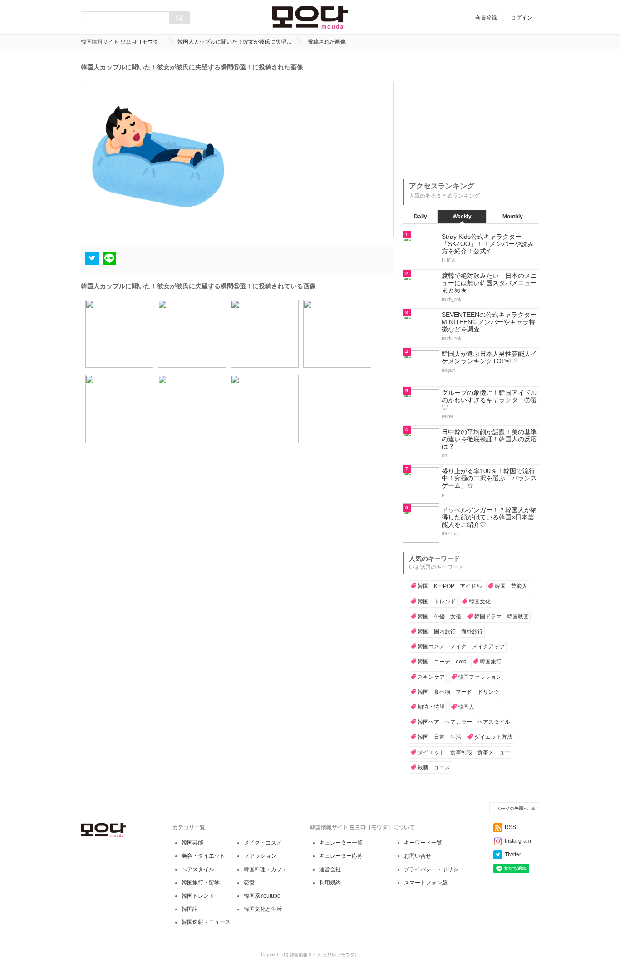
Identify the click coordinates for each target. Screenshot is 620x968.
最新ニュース (434, 767)
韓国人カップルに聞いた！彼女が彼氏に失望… (234, 42)
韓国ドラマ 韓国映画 (501, 616)
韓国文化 (480, 601)
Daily (420, 216)
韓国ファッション (480, 677)
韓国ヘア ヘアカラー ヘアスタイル (464, 722)
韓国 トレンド (437, 601)
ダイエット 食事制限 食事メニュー (464, 752)
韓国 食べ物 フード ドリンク (458, 692)
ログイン (521, 18)
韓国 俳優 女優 (439, 616)
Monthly (512, 216)
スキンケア (431, 677)
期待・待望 (431, 707)
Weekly (462, 216)
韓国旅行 (491, 661)
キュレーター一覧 (341, 843)
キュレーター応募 (341, 856)
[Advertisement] (471, 115)
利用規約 (330, 882)
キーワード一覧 (423, 843)
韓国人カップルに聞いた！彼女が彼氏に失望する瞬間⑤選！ (166, 67)
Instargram (518, 841)
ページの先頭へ (512, 808)
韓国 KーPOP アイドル (450, 586)
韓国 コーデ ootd (442, 661)
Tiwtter (513, 854)
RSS (510, 827)
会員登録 (486, 18)
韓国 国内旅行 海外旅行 (450, 631)
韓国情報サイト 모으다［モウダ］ (122, 42)
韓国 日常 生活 (439, 737)
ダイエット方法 (493, 737)
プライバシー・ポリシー (434, 869)
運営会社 (330, 869)
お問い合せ (417, 856)
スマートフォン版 (426, 882)
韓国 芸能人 (511, 586)
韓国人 (466, 707)
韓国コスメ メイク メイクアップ (461, 646)
